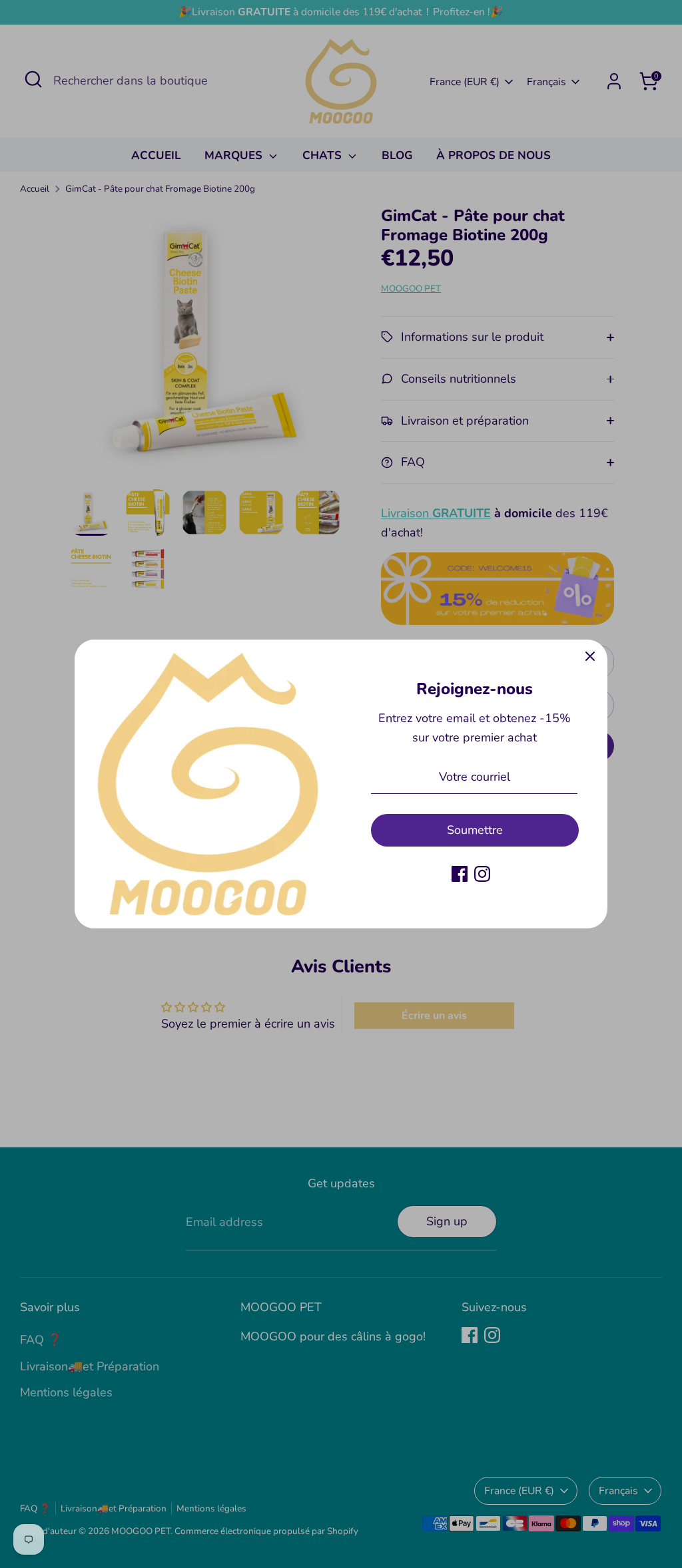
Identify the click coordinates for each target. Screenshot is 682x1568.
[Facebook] (460, 874)
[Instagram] (482, 874)
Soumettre (475, 830)
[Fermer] (590, 657)
